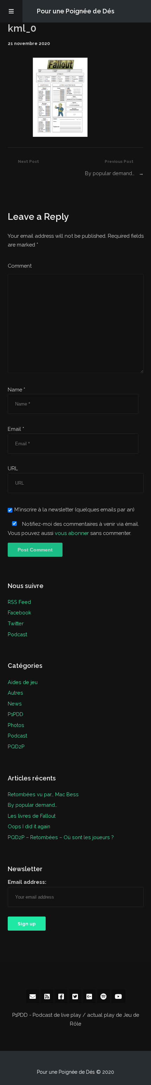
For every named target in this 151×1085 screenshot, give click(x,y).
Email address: (27, 882)
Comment (20, 266)
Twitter (16, 623)
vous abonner (72, 533)
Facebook (19, 612)
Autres (15, 693)
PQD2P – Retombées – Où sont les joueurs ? (61, 837)
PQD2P (16, 746)
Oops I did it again (29, 826)
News (15, 704)
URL (13, 468)
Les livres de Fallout (31, 816)
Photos (16, 725)
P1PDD (15, 714)
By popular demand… (109, 173)
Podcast (17, 634)
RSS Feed (19, 602)
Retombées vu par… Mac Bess (43, 794)
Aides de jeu (23, 682)
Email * (16, 429)
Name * (16, 389)
